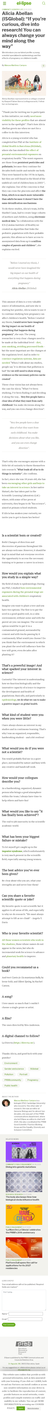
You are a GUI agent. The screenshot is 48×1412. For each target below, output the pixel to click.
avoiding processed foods (30, 346)
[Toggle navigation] (4, 3)
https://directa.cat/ (24, 1042)
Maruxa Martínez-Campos (15, 65)
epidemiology (9, 699)
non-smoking (9, 346)
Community (6, 9)
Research (10, 1194)
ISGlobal (34, 1069)
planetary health (15, 956)
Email (5, 1319)
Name (5, 1314)
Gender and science (14, 1069)
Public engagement (23, 1164)
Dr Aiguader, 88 (14, 1364)
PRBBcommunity (12, 1080)
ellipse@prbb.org (24, 1370)
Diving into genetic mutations (21, 1167)
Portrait (23, 1074)
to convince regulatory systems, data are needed (21, 358)
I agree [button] (21, 1408)
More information (33, 1408)
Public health (10, 1085)
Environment (10, 1063)
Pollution (8, 1074)
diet (38, 342)
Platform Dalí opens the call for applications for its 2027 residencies (21, 1265)
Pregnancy (32, 1080)
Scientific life (17, 9)
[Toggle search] (43, 4)
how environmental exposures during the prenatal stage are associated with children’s (22, 591)
